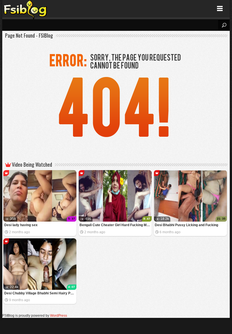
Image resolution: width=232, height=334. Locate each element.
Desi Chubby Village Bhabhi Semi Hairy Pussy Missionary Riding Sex (40, 293)
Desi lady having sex (21, 225)
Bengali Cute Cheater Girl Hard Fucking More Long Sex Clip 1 (116, 225)
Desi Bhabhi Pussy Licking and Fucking (186, 225)
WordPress (58, 316)
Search (223, 25)
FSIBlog (25, 8)
